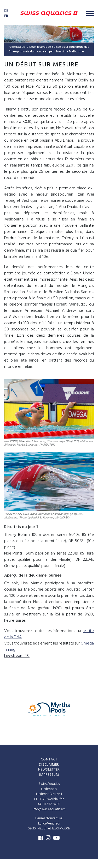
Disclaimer (49, 764)
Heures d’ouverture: (49, 818)
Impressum (49, 775)
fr (6, 16)
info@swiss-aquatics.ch (49, 809)
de (6, 10)
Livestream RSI (17, 656)
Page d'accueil (17, 47)
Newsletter (49, 769)
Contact (49, 759)
